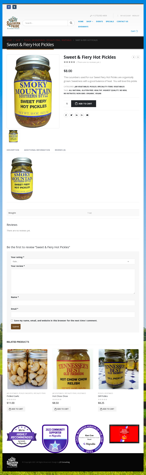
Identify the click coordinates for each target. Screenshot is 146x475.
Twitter (71, 115)
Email (87, 115)
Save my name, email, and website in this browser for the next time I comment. (55, 320)
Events (99, 21)
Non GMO (80, 93)
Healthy (98, 90)
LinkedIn (76, 115)
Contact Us (122, 21)
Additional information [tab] (37, 150)
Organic (90, 93)
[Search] (71, 23)
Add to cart (85, 103)
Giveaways (83, 26)
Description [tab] (13, 150)
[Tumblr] (14, 7)
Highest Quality (111, 90)
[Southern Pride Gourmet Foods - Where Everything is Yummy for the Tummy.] (13, 22)
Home (80, 21)
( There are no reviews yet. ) (89, 62)
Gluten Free (87, 90)
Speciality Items (105, 86)
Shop (88, 21)
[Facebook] (9, 7)
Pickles (93, 86)
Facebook (66, 115)
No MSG (123, 90)
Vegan (98, 93)
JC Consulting (65, 462)
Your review (18, 266)
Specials (110, 21)
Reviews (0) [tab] (60, 150)
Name (15, 297)
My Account (125, 16)
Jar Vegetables (82, 86)
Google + (82, 115)
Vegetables (119, 86)
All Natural (75, 90)
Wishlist (135, 16)
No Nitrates (70, 93)
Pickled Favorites (26, 393)
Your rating (17, 257)
